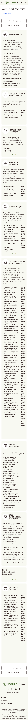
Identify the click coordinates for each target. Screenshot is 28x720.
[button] (12, 154)
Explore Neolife (6, 704)
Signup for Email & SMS (14, 692)
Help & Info (4, 701)
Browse (3, 698)
